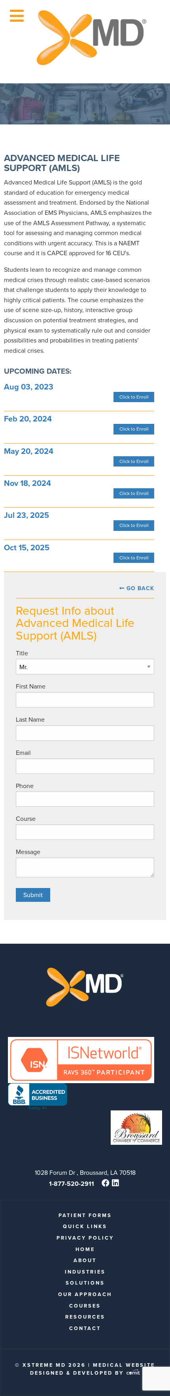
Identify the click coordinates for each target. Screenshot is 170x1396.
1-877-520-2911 (71, 1183)
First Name (30, 686)
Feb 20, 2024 (28, 418)
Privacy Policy (85, 1238)
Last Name (30, 719)
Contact (85, 1328)
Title (22, 653)
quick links (85, 1226)
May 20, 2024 (28, 451)
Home (85, 1249)
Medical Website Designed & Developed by (92, 1369)
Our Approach (85, 1294)
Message (28, 851)
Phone (25, 785)
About (85, 1260)
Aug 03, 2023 (28, 386)
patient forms (85, 1215)
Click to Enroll (134, 396)
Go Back (140, 588)
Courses (85, 1305)
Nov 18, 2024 (27, 483)
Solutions (85, 1283)
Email (23, 752)
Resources (85, 1317)
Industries (85, 1272)
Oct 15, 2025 (26, 547)
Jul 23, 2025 (26, 515)
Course (26, 818)
